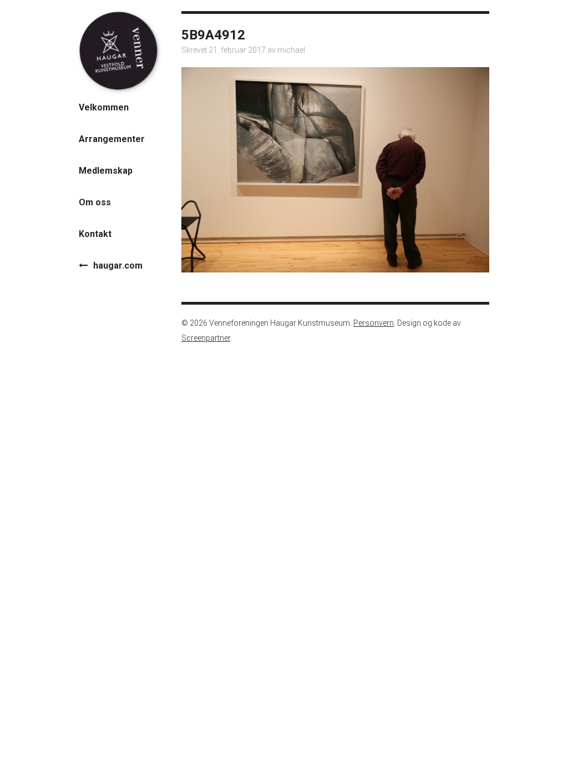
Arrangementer (112, 139)
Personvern (373, 323)
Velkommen (104, 107)
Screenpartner (205, 337)
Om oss (95, 202)
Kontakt (95, 234)
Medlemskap (106, 170)
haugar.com (118, 265)
